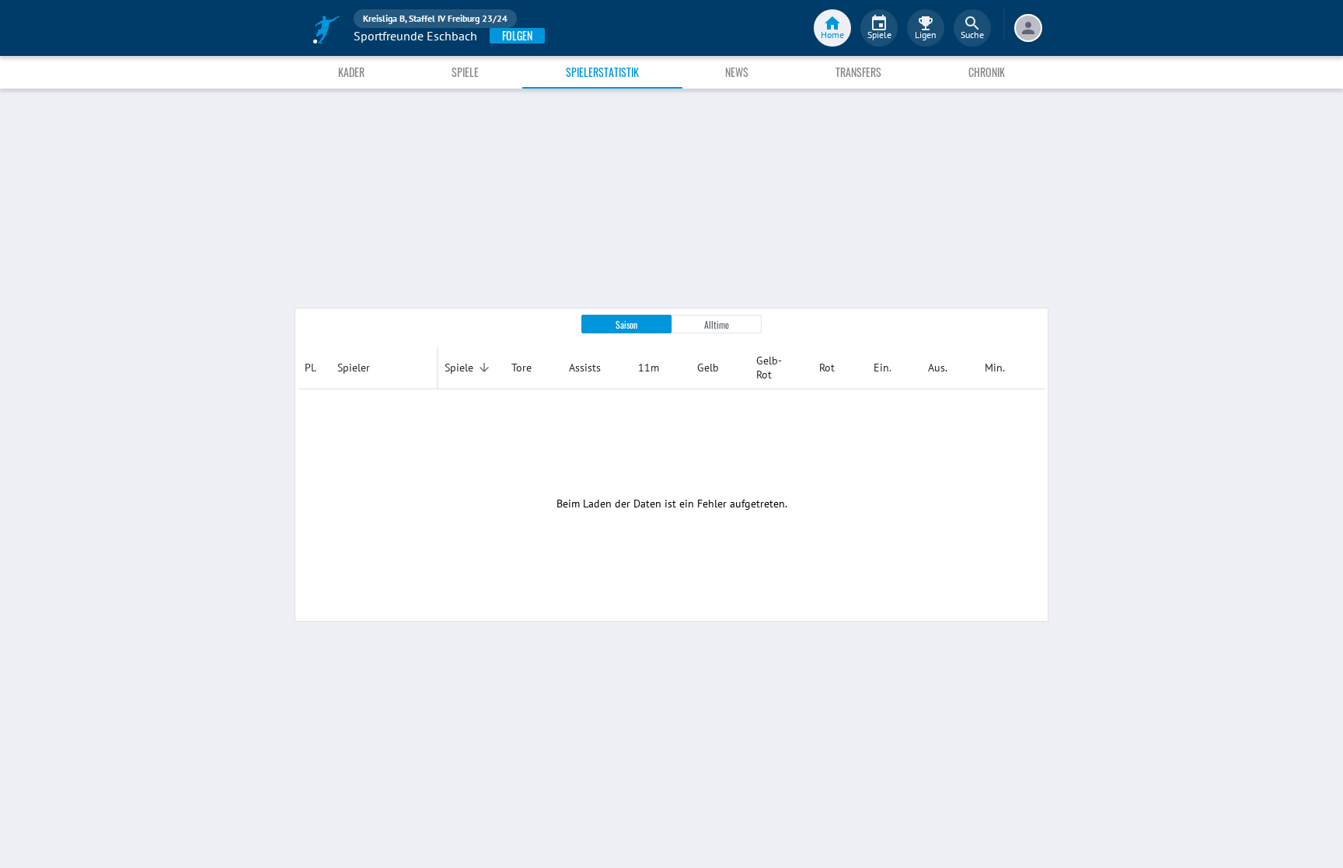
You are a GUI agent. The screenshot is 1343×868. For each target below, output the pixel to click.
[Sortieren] (484, 367)
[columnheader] (314, 367)
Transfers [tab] (858, 72)
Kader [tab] (351, 72)
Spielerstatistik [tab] (602, 72)
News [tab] (736, 72)
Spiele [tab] (465, 72)
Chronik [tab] (986, 72)
